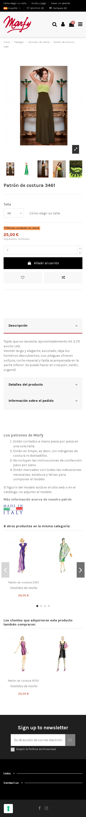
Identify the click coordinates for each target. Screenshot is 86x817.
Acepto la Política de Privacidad (36, 749)
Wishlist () (37, 8)
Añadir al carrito (46, 263)
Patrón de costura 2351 (23, 582)
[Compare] (37, 548)
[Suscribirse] (70, 740)
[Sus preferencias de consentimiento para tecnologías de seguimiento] (8, 808)
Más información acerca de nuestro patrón (38, 499)
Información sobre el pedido (31, 401)
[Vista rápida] (37, 556)
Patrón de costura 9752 (23, 680)
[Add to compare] (63, 277)
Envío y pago (39, 3)
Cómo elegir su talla (15, 3)
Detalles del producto (26, 384)
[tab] (43, 326)
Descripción (18, 325)
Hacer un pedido (60, 3)
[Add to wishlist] (23, 277)
